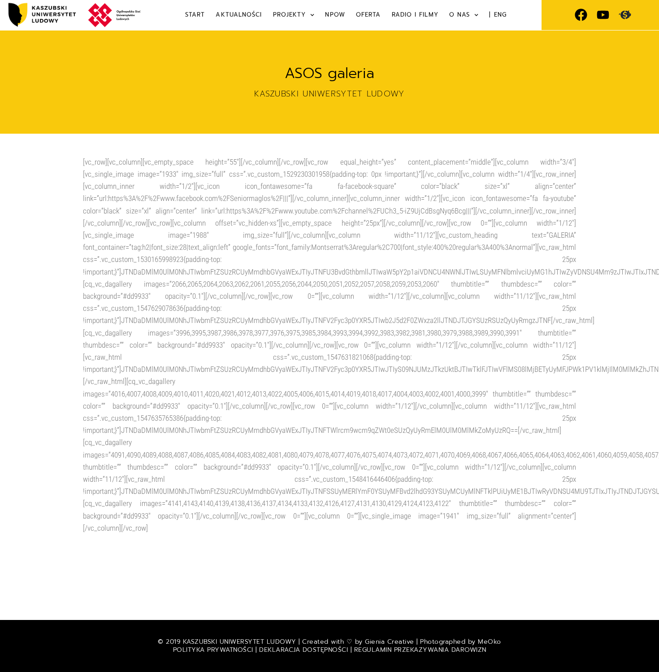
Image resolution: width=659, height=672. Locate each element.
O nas (459, 14)
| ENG (498, 14)
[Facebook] (581, 15)
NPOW (335, 14)
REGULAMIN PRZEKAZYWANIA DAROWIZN (420, 650)
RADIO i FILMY (415, 14)
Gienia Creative (389, 641)
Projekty (289, 14)
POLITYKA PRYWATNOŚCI (214, 650)
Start (195, 14)
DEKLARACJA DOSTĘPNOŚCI (303, 650)
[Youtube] (603, 15)
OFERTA (368, 14)
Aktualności (239, 14)
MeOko (489, 641)
